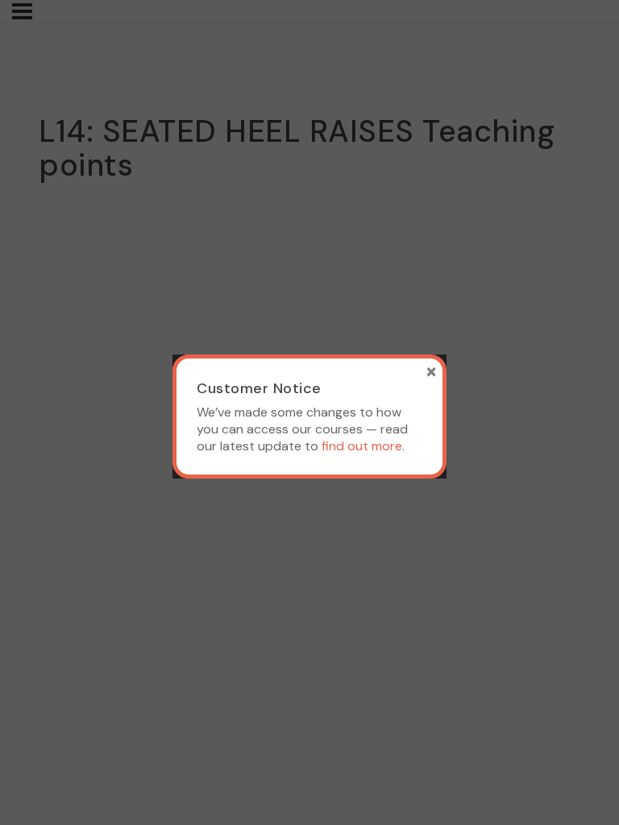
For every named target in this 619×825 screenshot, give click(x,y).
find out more (362, 445)
